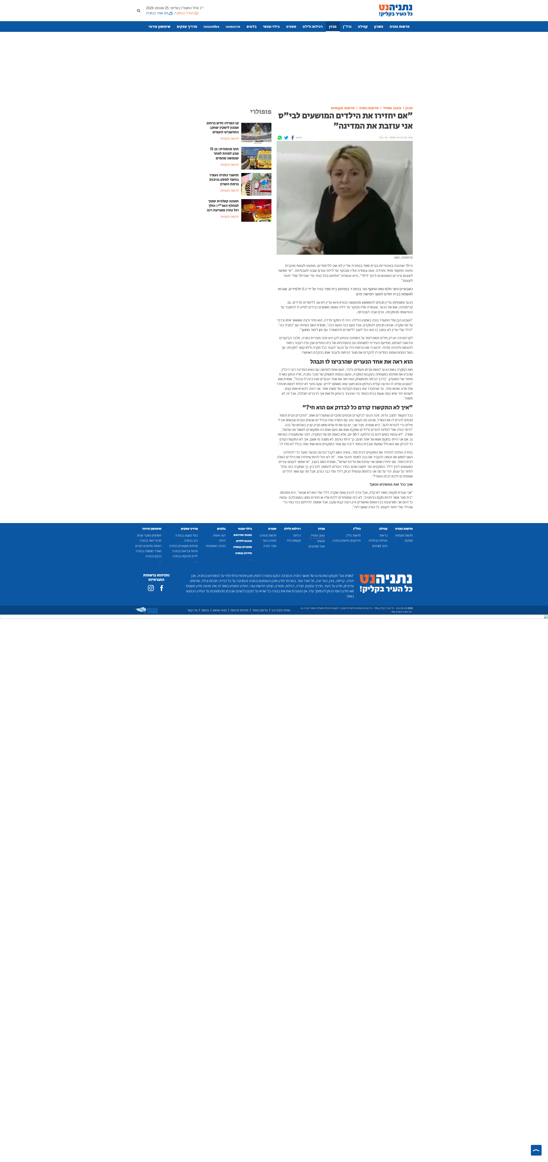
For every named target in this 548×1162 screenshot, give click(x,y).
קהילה (363, 26)
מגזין (333, 26)
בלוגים (252, 26)
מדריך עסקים (187, 26)
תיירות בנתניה (243, 553)
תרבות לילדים (244, 541)
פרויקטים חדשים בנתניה (346, 540)
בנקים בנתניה (153, 556)
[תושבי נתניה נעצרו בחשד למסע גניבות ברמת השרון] (256, 184)
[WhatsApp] (280, 138)
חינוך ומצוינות (379, 546)
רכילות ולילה (313, 26)
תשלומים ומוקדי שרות (149, 535)
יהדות (222, 540)
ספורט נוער (269, 540)
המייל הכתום (185, 13)
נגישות (205, 610)
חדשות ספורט (268, 535)
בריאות (383, 535)
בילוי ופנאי (271, 26)
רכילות (297, 535)
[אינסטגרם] (151, 588)
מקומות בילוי (294, 540)
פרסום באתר (260, 610)
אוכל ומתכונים (317, 546)
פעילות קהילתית (378, 540)
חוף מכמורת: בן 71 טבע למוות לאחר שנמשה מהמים (224, 153)
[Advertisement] (274, 69)
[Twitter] (286, 138)
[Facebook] (292, 138)
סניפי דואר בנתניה (150, 540)
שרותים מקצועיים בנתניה (183, 546)
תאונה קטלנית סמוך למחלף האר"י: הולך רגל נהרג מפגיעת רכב (223, 205)
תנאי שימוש (220, 610)
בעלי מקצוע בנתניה (186, 535)
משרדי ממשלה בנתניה (148, 551)
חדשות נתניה (400, 26)
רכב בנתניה (191, 540)
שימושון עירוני (159, 26)
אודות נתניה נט (281, 610)
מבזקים (409, 540)
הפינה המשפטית (216, 546)
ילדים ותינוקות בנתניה (185, 556)
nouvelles (211, 26)
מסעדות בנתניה (242, 547)
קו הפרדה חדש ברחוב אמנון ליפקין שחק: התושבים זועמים (222, 127)
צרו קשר (192, 610)
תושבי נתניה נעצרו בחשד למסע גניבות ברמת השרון (224, 179)
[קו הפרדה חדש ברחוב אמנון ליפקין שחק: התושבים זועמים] (256, 132)
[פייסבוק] (161, 588)
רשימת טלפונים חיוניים (148, 546)
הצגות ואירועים (243, 535)
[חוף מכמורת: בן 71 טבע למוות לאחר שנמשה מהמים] (256, 158)
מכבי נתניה (269, 546)
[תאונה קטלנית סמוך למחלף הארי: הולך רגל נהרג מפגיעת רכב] (256, 210)
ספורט (291, 26)
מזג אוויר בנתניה (157, 13)
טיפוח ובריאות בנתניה (185, 551)
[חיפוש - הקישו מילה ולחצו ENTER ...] (138, 10)
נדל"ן (347, 26)
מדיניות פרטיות (239, 610)
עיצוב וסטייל (318, 535)
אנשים (321, 541)
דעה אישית (219, 535)
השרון (378, 26)
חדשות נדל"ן (353, 535)
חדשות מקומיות (404, 535)
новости (233, 26)
